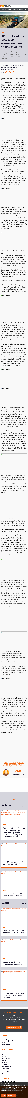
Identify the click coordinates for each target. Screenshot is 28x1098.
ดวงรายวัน (4, 1061)
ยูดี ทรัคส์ (6, 764)
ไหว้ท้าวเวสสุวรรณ (6, 1066)
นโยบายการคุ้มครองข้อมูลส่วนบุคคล (11, 1041)
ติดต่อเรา (4, 1043)
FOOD (4, 825)
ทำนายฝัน (9, 9)
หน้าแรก (4, 9)
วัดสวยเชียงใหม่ (6, 1055)
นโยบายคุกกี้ (5, 1039)
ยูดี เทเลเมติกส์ (13, 764)
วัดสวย (3, 1053)
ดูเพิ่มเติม (24, 806)
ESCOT (5, 763)
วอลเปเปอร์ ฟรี (5, 1072)
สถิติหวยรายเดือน (6, 1059)
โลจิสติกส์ (22, 766)
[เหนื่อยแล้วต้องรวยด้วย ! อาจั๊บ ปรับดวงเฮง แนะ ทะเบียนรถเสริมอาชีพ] (14, 979)
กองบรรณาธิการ (18, 774)
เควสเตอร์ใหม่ (15, 766)
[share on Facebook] (6, 72)
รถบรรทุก (21, 764)
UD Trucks (20, 763)
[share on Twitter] (10, 72)
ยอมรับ (4, 1095)
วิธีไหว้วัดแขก (5, 1068)
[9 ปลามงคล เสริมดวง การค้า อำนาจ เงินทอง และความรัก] (14, 879)
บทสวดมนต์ (5, 1062)
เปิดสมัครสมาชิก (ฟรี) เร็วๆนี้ (14, 1027)
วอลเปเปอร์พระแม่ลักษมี (8, 1070)
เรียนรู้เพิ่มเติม (11, 1095)
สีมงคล (4, 1074)
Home (2, 65)
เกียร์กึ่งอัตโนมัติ (6, 766)
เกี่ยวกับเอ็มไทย (6, 1045)
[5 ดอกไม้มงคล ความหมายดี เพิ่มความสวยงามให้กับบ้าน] (14, 850)
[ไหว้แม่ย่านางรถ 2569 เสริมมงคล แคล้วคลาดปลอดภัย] (14, 948)
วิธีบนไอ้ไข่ (4, 1064)
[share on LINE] (13, 72)
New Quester (13, 763)
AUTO (2, 32)
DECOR (4, 859)
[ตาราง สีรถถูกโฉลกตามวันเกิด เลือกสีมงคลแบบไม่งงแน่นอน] (14, 916)
